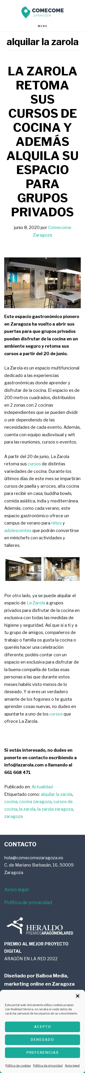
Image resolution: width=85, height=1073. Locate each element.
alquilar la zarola (56, 794)
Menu (42, 26)
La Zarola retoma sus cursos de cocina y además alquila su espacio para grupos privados (42, 141)
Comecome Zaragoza (42, 12)
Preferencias (42, 1052)
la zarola (27, 809)
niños (56, 523)
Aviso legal (72, 1065)
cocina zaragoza (35, 801)
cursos (34, 463)
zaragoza (13, 816)
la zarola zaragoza (55, 809)
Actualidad (42, 786)
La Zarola (36, 602)
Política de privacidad (48, 1065)
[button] (77, 996)
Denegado (42, 1040)
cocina (10, 801)
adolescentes (17, 530)
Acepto (42, 1027)
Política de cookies (18, 1065)
